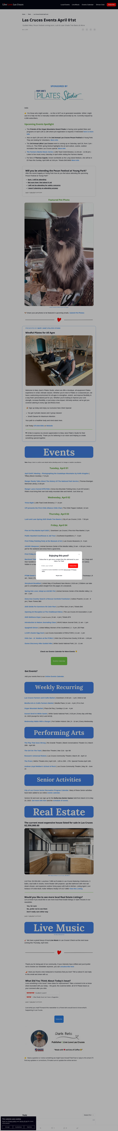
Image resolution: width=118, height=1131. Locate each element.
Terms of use (67, 570)
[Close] (79, 554)
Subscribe (73, 566)
